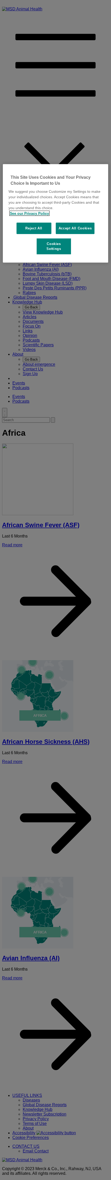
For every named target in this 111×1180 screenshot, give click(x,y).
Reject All (33, 228)
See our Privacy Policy (29, 213)
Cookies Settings (53, 246)
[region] (55, 213)
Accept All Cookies (75, 228)
